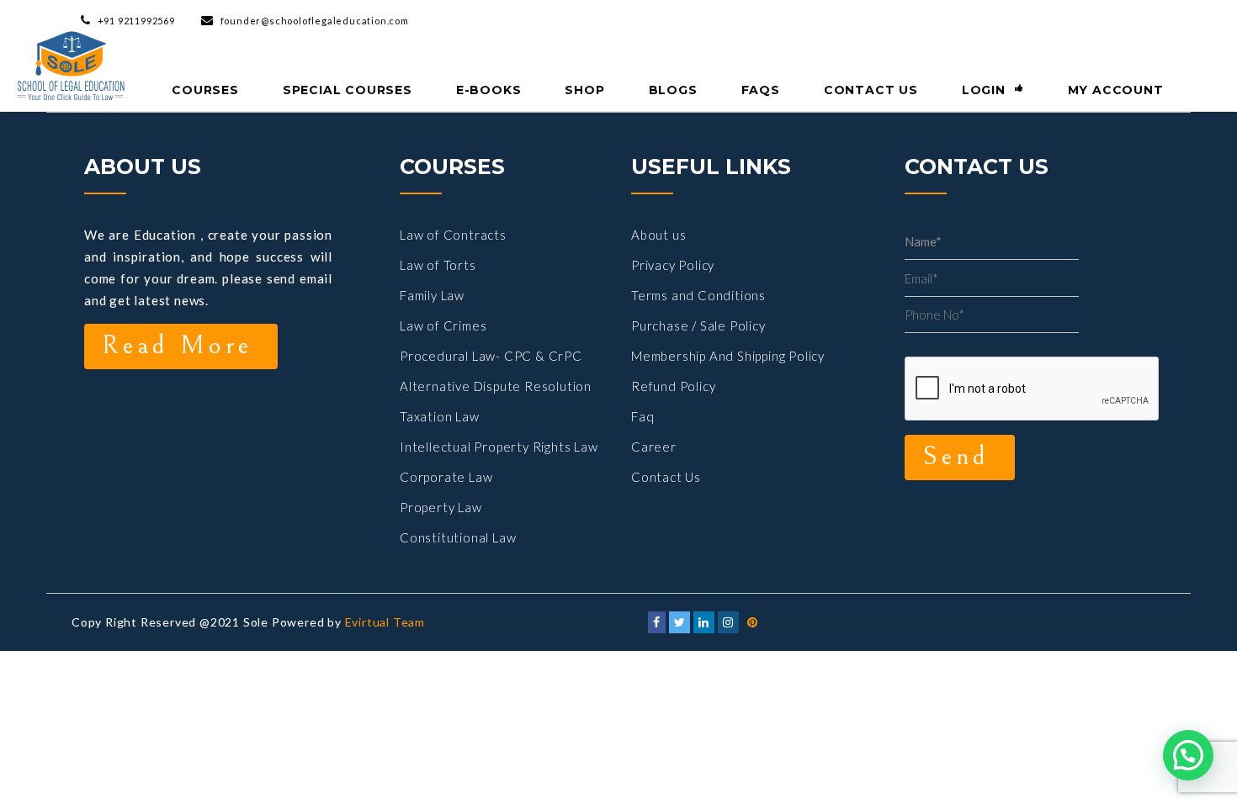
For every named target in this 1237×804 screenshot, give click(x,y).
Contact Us (666, 476)
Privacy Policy (672, 264)
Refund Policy (673, 386)
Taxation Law (440, 416)
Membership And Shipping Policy (728, 355)
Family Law (432, 295)
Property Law (441, 507)
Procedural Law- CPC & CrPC (491, 355)
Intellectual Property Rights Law (499, 446)
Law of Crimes (443, 325)
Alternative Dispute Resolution (496, 386)
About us (658, 234)
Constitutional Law (458, 537)
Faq (642, 416)
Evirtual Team (385, 622)
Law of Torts (438, 264)
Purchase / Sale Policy (698, 325)
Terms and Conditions (698, 295)
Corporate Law (446, 476)
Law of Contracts (453, 234)
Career (654, 446)
